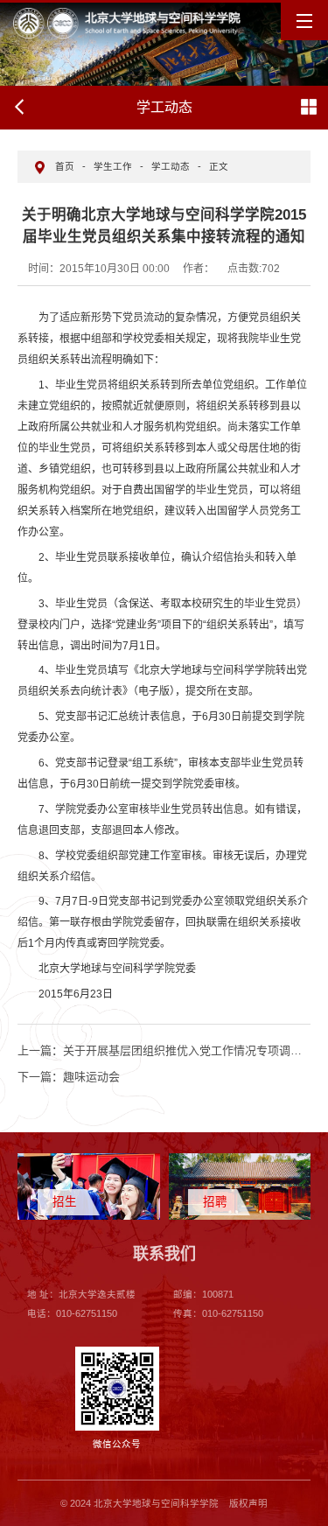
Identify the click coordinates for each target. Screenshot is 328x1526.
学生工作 (113, 166)
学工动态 (170, 166)
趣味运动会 (68, 1076)
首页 (64, 166)
